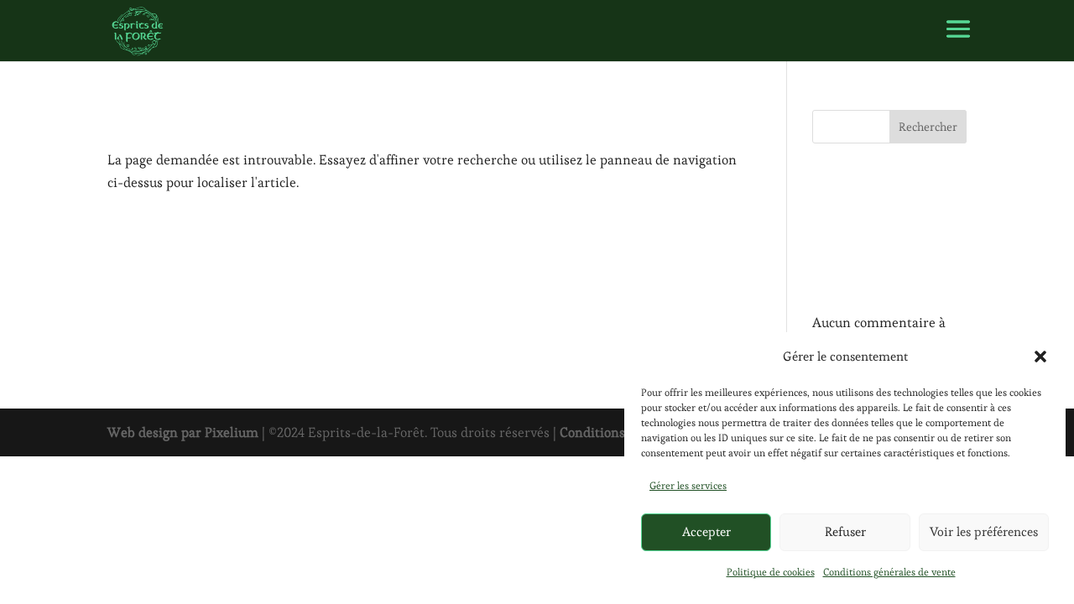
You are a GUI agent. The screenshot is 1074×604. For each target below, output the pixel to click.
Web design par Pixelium (182, 432)
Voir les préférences (984, 531)
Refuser (845, 531)
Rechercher (928, 126)
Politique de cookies (771, 571)
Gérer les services (688, 485)
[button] (1040, 356)
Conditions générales (623, 432)
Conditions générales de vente (889, 571)
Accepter (706, 531)
